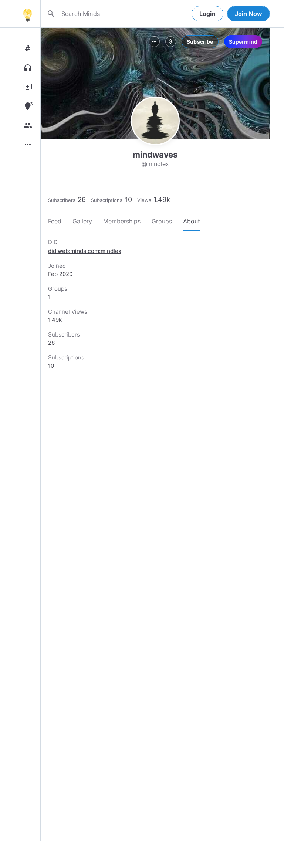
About (191, 221)
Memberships (122, 221)
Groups (162, 221)
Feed (54, 221)
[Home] (27, 13)
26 (82, 199)
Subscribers (61, 200)
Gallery (82, 221)
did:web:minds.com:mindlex (84, 250)
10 (128, 199)
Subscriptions (106, 200)
